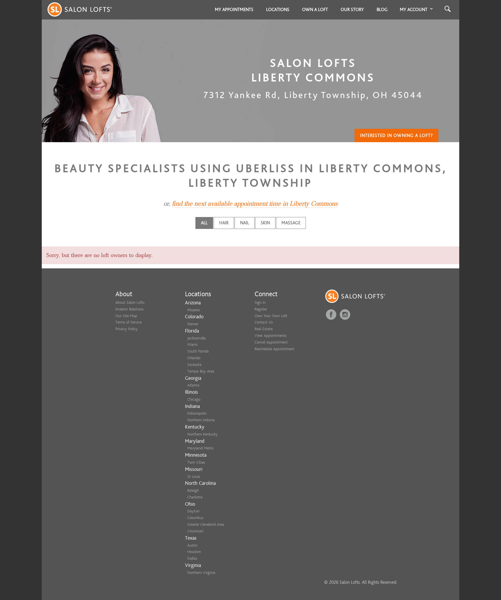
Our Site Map (126, 316)
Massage (291, 222)
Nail (244, 222)
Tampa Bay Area (200, 371)
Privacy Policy (126, 329)
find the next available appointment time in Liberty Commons (254, 203)
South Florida (198, 351)
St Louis (193, 476)
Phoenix (193, 310)
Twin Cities (196, 462)
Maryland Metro (200, 448)
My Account (413, 9)
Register (261, 309)
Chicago (193, 399)
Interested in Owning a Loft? (396, 135)
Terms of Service (128, 322)
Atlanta (193, 385)
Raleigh (193, 490)
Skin (265, 222)
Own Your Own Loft (271, 316)
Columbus (195, 518)
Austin (192, 545)
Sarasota (194, 364)
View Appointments (270, 335)
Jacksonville (196, 338)
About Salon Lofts (129, 302)
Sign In (260, 302)
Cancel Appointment (271, 342)
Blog (382, 9)
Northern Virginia (201, 572)
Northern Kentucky (202, 434)
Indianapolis (196, 413)
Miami (192, 344)
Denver (192, 324)
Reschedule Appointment (274, 349)
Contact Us (264, 322)
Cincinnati (195, 531)
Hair (223, 222)
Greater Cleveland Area (205, 524)
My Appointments (234, 9)
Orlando (193, 358)
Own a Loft (315, 9)
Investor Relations (129, 309)
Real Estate (264, 329)
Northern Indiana (201, 420)
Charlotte (194, 497)
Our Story (352, 9)
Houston (194, 552)
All (204, 222)
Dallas (192, 558)
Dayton (193, 511)
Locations (277, 9)
